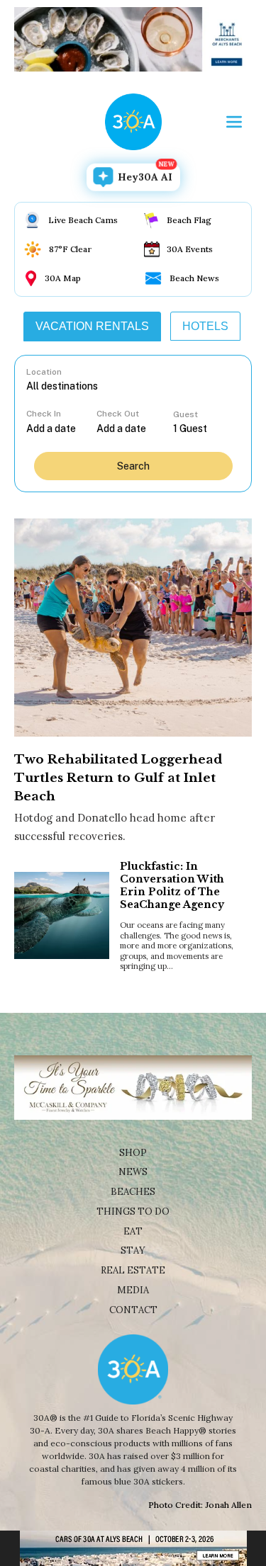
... (61, 428)
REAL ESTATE (133, 1270)
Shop (133, 1153)
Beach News (194, 278)
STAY (133, 1250)
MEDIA (133, 1290)
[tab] (92, 326)
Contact (133, 1310)
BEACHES (133, 1192)
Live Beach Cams (83, 220)
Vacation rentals (92, 326)
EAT (133, 1231)
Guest (185, 414)
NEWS (133, 1172)
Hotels (205, 326)
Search (133, 466)
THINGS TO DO (133, 1211)
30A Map (63, 278)
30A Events (190, 249)
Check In (43, 414)
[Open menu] (234, 122)
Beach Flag (189, 220)
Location (44, 372)
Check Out (117, 414)
